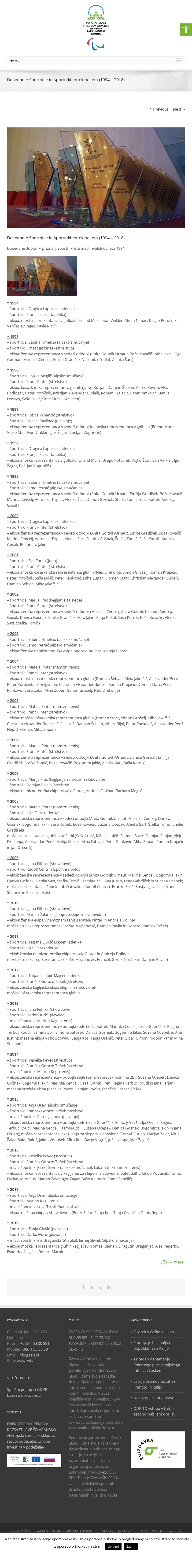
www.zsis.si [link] (27, 1360)
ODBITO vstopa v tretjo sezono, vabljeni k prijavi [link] (154, 1411)
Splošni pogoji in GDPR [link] (27, 1389)
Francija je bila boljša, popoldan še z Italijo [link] (152, 1345)
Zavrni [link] (130, 1546)
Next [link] (177, 109)
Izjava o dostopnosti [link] (25, 1395)
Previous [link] (161, 109)
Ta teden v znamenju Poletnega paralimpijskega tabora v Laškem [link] (156, 1364)
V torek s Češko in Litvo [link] (153, 1331)
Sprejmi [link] (113, 1546)
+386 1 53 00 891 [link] (34, 1343)
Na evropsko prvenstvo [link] (153, 1397)
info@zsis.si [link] (28, 1355)
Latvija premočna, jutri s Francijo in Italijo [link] (154, 1384)
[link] (186, 29)
